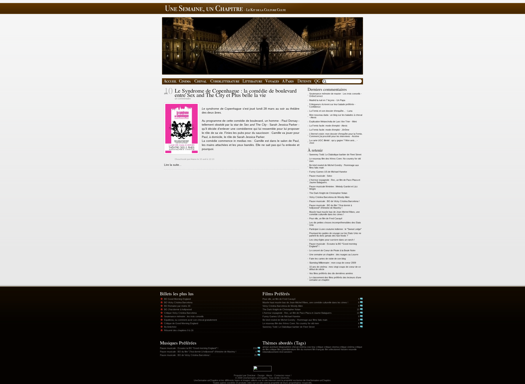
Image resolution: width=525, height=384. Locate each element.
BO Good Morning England (177, 299)
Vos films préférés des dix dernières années (331, 273)
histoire (344, 349)
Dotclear (251, 375)
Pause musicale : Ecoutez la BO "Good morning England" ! (189, 348)
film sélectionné (332, 349)
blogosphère (285, 347)
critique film (275, 349)
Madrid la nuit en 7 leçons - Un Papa (327, 100)
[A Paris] (288, 81)
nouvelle (352, 349)
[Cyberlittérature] (225, 81)
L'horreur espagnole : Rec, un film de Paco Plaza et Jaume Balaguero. (297, 313)
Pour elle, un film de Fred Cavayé (325, 218)
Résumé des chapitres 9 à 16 (178, 330)
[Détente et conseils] (304, 81)
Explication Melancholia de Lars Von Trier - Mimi (333, 121)
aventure (273, 347)
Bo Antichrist (170, 327)
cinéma (302, 347)
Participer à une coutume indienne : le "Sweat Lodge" (335, 229)
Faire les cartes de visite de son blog (327, 258)
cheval (295, 347)
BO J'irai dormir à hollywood (178, 309)
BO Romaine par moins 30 (177, 306)
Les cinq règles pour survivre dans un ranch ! (332, 240)
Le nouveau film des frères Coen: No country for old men (290, 323)
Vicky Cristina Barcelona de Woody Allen (329, 197)
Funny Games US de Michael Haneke (328, 171)
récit (281, 352)
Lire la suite (171, 164)
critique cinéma (346, 347)
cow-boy (311, 347)
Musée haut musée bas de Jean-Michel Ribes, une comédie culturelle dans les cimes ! (334, 213)
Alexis (269, 375)
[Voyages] (272, 81)
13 (358, 313)
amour (265, 347)
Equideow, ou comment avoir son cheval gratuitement (190, 320)
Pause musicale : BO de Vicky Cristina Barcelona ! (334, 201)
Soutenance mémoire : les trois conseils (184, 316)
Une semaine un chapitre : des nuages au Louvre (333, 254)
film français (318, 349)
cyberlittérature (288, 349)
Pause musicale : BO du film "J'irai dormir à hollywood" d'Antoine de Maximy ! (330, 206)
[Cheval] (200, 81)
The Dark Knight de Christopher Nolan (328, 193)
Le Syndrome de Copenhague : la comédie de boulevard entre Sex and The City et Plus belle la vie (236, 93)
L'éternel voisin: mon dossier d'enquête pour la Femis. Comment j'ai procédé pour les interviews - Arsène (336, 135)
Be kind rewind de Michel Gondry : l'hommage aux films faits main (294, 320)
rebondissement (270, 352)
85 (255, 355)
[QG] (317, 81)
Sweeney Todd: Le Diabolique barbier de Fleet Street (335, 154)
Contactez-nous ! (282, 375)
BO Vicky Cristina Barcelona (178, 302)
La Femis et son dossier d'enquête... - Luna (330, 111)
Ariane (194, 159)
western (288, 352)
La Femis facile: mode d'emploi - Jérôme (329, 129)
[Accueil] (170, 81)
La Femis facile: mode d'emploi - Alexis (328, 125)
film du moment (304, 349)
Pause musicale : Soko (320, 176)
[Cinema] (185, 81)
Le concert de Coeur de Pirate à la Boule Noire (332, 250)
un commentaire (183, 98)
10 (358, 309)
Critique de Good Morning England (181, 323)
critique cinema (331, 347)
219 (255, 348)
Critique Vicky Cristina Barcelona (180, 313)
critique (319, 347)
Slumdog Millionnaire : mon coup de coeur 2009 (332, 262)
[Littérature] (252, 81)
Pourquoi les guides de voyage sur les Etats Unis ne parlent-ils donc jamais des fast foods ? (335, 234)
